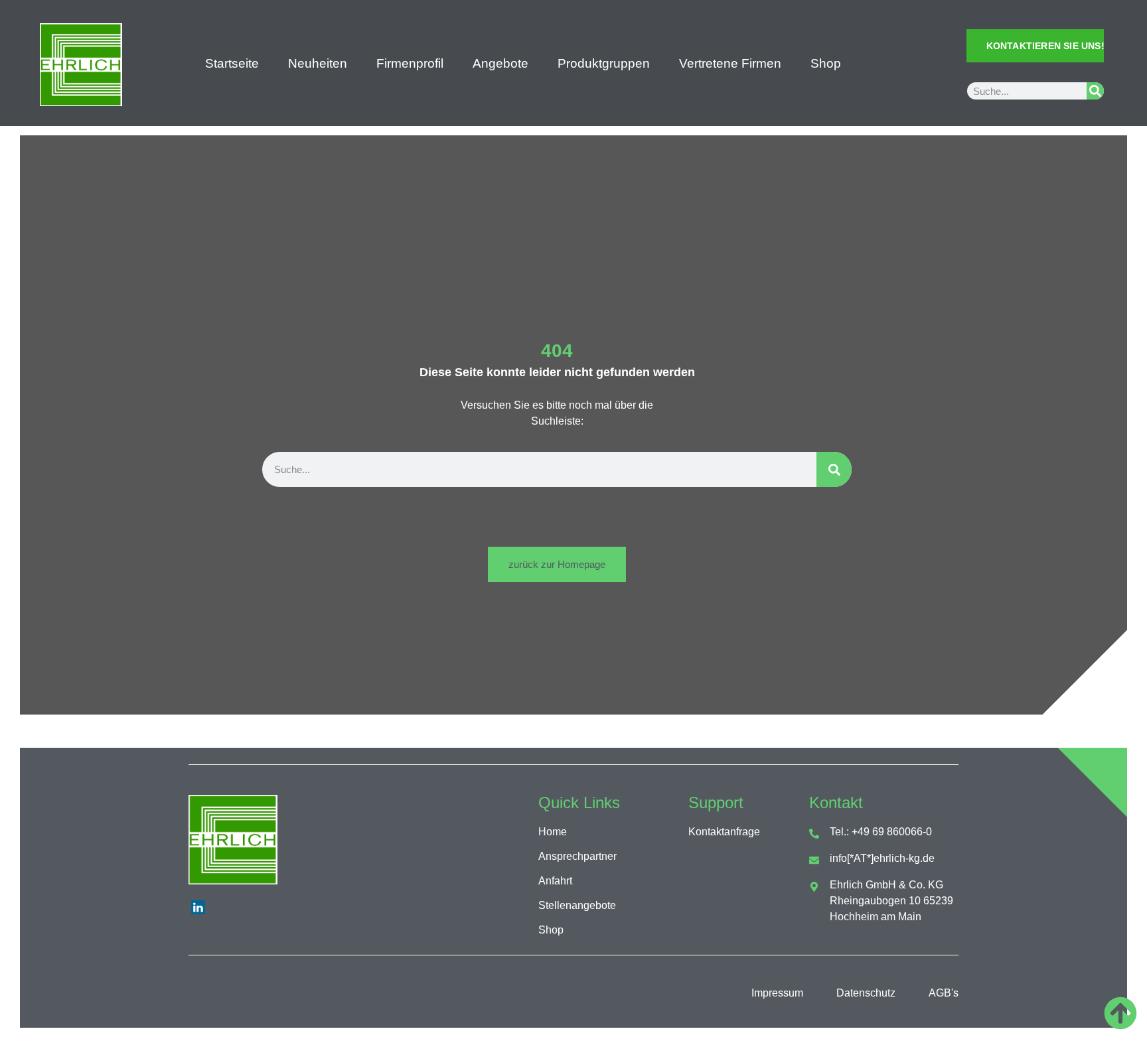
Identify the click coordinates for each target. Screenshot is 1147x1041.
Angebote (500, 63)
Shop (825, 63)
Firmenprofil (409, 63)
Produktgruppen (604, 63)
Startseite (232, 63)
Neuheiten (317, 63)
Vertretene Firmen (730, 63)
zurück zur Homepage (556, 564)
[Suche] (1095, 91)
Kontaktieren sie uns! (1045, 45)
